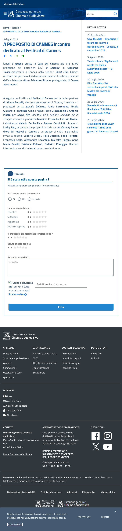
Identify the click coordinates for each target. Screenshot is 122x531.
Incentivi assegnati (71, 358)
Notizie (15, 28)
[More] (22, 55)
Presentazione (10, 353)
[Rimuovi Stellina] (28, 212)
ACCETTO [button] (105, 516)
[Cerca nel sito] (115, 14)
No (23, 199)
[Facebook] (4, 55)
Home (6, 28)
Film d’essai (12, 415)
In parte (36, 199)
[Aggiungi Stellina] (30, 212)
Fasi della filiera (70, 368)
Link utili (95, 358)
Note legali (72, 492)
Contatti (8, 427)
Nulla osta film (13, 410)
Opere (9, 396)
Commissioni (9, 368)
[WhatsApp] (16, 55)
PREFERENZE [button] (84, 517)
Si (14, 199)
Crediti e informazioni (51, 492)
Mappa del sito (108, 492)
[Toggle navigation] (5, 13)
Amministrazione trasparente (60, 427)
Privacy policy (88, 492)
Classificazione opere (16, 405)
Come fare (96, 353)
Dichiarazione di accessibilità (21, 492)
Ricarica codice (16, 294)
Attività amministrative (44, 363)
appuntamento (70, 477)
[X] (10, 55)
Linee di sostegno (70, 363)
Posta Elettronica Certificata (17, 454)
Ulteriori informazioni (15, 524)
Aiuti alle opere (14, 401)
